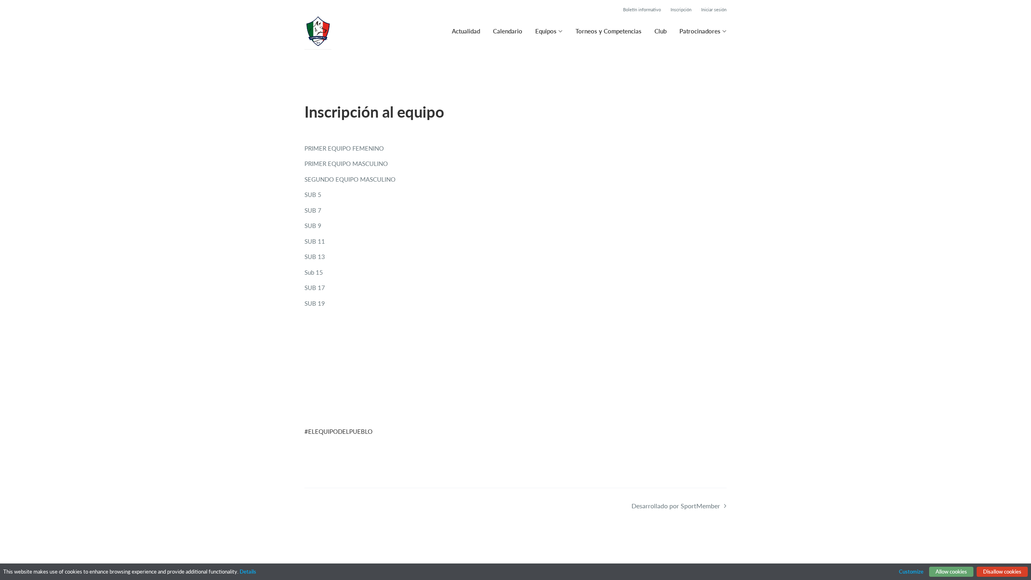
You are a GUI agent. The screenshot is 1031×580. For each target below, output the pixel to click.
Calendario (507, 31)
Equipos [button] (546, 31)
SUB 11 (314, 241)
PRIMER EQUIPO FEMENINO (344, 148)
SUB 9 (312, 225)
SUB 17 (314, 287)
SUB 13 (314, 256)
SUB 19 (314, 303)
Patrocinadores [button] (699, 31)
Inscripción (681, 9)
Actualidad (466, 31)
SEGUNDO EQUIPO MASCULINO (349, 179)
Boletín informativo (642, 9)
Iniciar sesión (714, 9)
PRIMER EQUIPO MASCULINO (346, 163)
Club (660, 31)
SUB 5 (312, 194)
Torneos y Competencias (609, 31)
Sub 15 (313, 272)
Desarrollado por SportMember (675, 506)
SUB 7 (312, 210)
